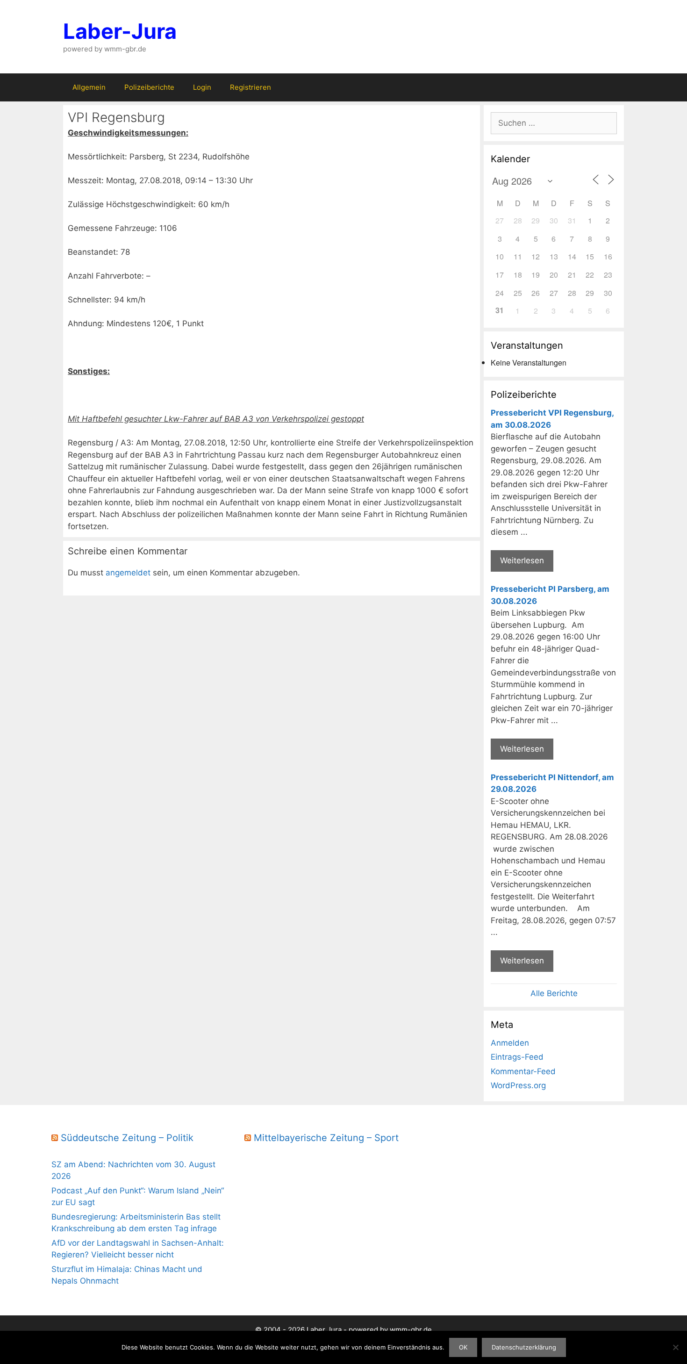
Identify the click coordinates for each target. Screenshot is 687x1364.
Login (202, 87)
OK (463, 1347)
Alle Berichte (554, 993)
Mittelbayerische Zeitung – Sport (326, 1137)
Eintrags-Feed (517, 1057)
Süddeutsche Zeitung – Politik (127, 1137)
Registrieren (250, 87)
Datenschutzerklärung (524, 1347)
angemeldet (128, 572)
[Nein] (675, 1347)
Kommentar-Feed (523, 1071)
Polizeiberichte (149, 87)
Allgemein (89, 87)
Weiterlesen (522, 560)
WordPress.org (518, 1085)
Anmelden (510, 1043)
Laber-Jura (120, 31)
